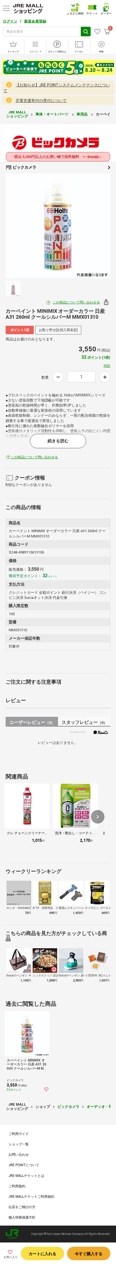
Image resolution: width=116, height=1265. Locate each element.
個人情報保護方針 (21, 1217)
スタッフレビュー (84, 722)
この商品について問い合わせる (76, 302)
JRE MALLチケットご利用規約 (31, 1197)
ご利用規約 (16, 1186)
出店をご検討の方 (21, 1207)
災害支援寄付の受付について (41, 100)
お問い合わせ (18, 1155)
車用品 (82, 114)
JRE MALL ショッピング (17, 114)
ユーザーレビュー (32, 722)
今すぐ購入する (88, 1253)
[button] (98, 817)
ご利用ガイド (18, 1134)
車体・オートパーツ (52, 114)
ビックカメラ (24, 167)
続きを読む (58, 440)
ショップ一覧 (18, 1144)
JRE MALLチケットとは (26, 1176)
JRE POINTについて (23, 1165)
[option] (58, 225)
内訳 (107, 366)
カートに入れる (42, 1253)
